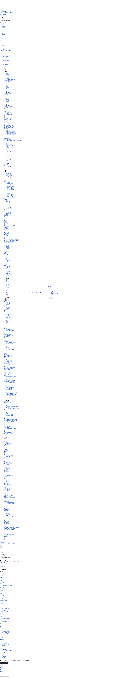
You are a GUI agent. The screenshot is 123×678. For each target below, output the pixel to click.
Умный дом (4, 634)
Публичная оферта (5, 643)
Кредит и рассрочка (5, 644)
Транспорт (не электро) (6, 637)
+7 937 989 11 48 (3, 11)
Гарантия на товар (5, 641)
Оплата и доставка (5, 642)
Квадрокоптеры (4, 636)
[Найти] (1, 40)
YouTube (3, 27)
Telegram (3, 26)
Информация (2, 639)
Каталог (1, 626)
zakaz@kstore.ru (3, 22)
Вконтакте (4, 25)
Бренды (3, 645)
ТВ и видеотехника (5, 632)
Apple (3, 628)
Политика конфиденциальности (7, 647)
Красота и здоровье (5, 631)
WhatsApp (4, 35)
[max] (2, 24)
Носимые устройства (5, 633)
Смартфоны (4, 629)
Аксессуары (4, 630)
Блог (3, 646)
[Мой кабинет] (61, 5)
